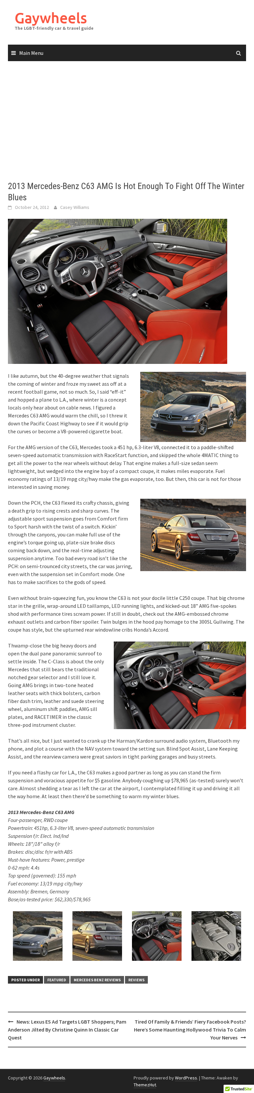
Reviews (136, 979)
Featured (56, 979)
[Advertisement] (127, 121)
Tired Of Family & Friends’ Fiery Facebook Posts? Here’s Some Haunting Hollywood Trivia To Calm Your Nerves (190, 1029)
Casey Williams (74, 207)
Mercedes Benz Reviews (97, 979)
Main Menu (31, 53)
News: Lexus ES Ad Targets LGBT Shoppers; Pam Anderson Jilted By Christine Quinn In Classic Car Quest (67, 1029)
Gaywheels (51, 18)
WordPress (186, 1078)
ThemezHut (145, 1085)
